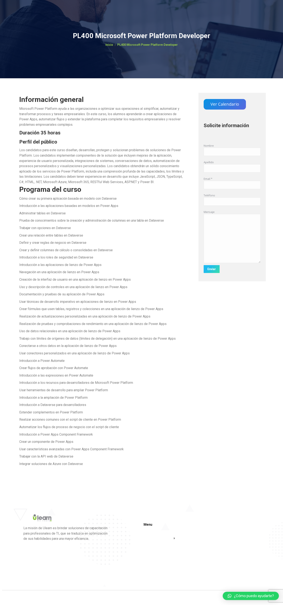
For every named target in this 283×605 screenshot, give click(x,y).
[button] (251, 596)
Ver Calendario (224, 104)
